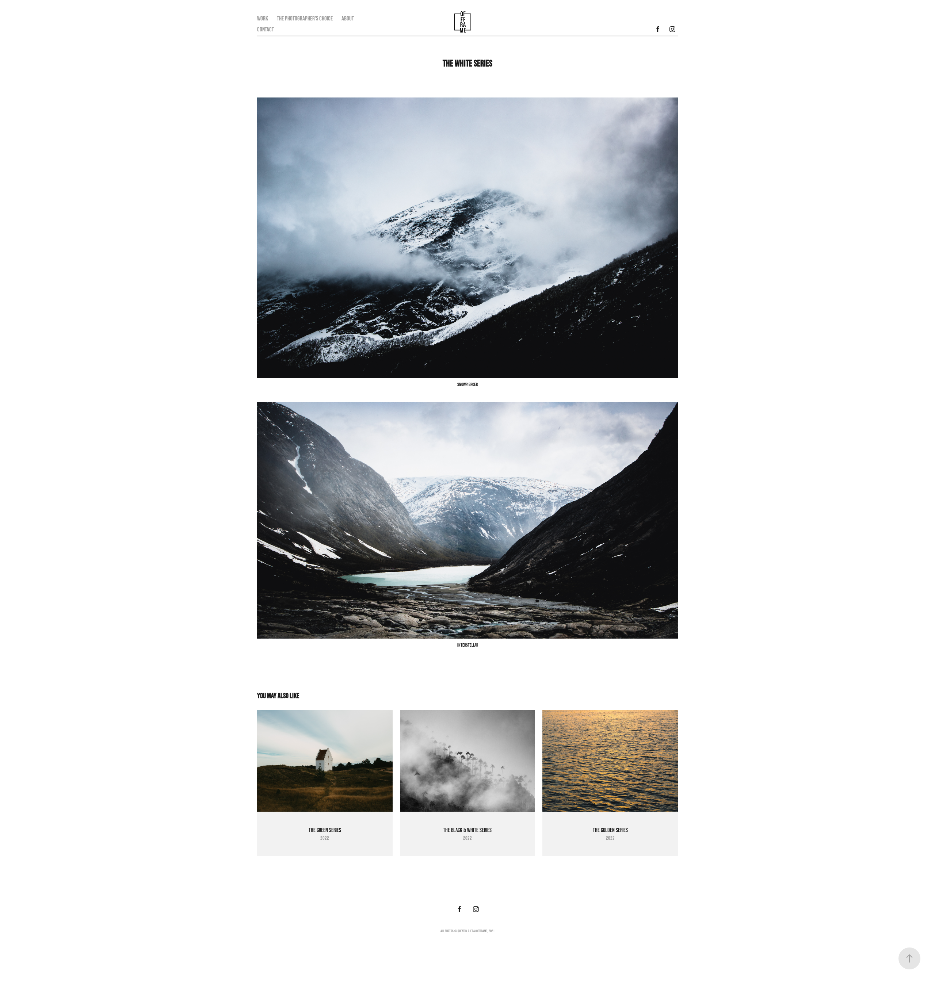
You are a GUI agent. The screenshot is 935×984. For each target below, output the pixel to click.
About (347, 18)
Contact (265, 29)
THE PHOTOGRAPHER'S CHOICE (305, 18)
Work (262, 18)
